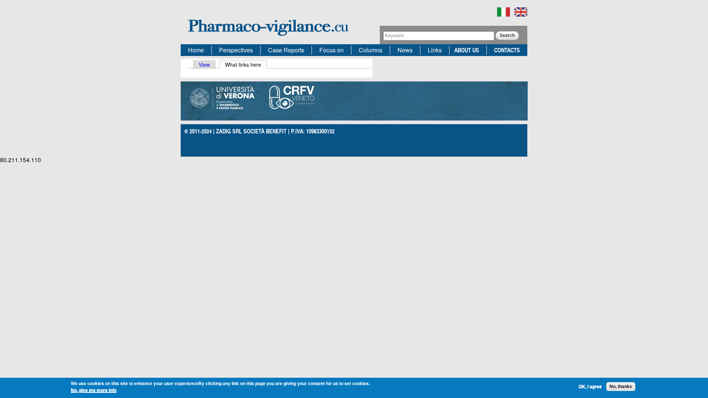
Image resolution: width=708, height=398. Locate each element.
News (405, 50)
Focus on (331, 50)
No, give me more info (94, 390)
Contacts (507, 50)
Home (196, 50)
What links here (246, 64)
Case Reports (286, 50)
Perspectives (236, 50)
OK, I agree (590, 386)
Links (435, 50)
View (204, 64)
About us (466, 50)
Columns (370, 50)
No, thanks (621, 386)
